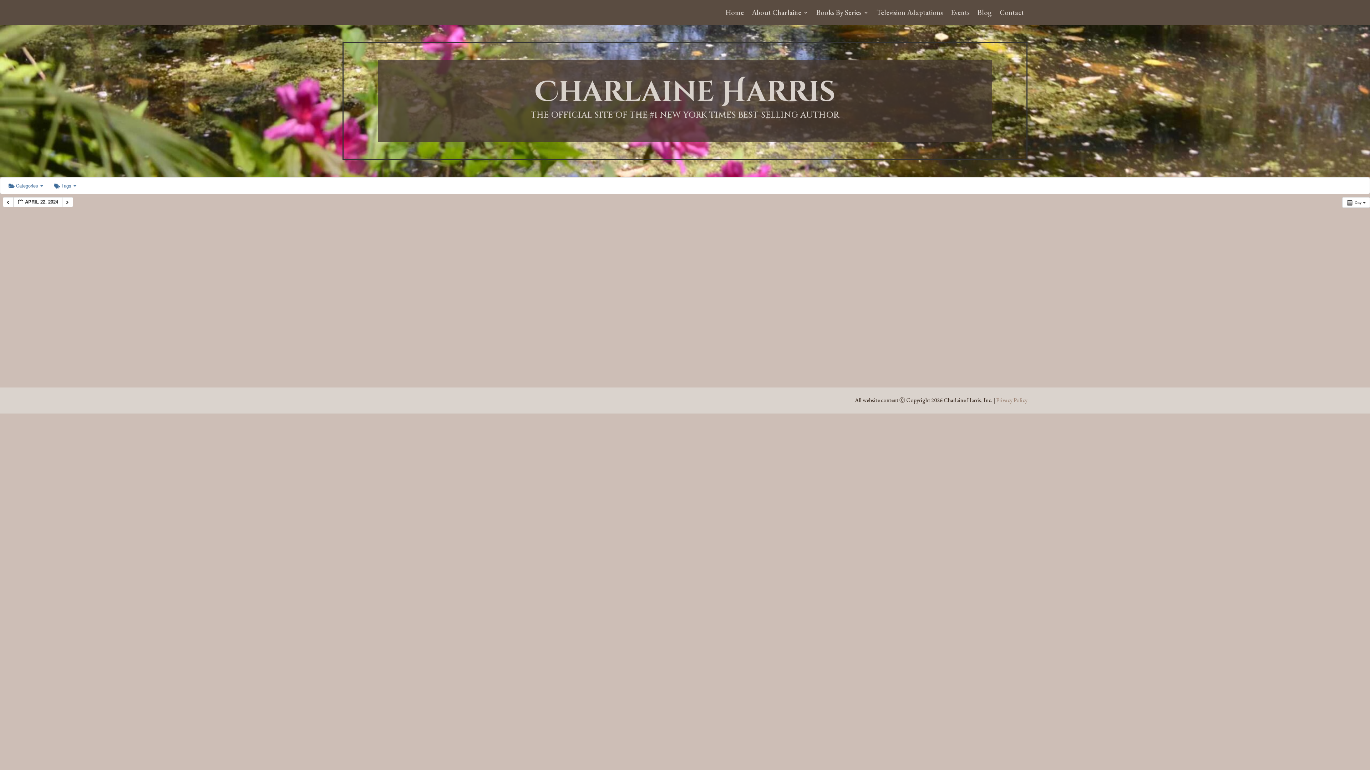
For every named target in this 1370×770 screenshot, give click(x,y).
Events (960, 13)
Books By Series (839, 13)
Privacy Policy (1012, 400)
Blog (985, 13)
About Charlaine (776, 13)
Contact (1012, 13)
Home (735, 13)
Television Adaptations (910, 13)
